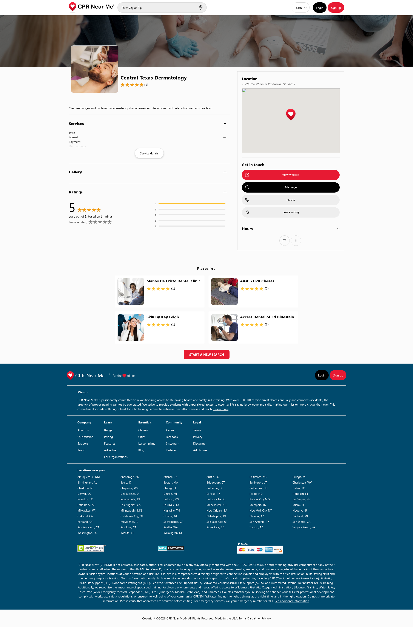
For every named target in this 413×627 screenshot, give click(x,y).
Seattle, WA (170, 527)
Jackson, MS (171, 499)
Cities (141, 437)
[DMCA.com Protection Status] (171, 548)
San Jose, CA (128, 527)
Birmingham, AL (87, 482)
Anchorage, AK (129, 477)
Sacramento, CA (173, 521)
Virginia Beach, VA (304, 527)
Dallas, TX (299, 488)
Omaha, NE (170, 516)
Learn (298, 8)
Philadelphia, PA (216, 516)
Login (319, 8)
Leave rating (291, 212)
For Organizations (116, 457)
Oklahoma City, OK (132, 516)
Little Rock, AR (86, 505)
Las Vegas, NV (301, 499)
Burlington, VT (258, 482)
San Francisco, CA (88, 527)
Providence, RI (129, 521)
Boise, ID (125, 482)
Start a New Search (206, 354)
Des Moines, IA (129, 493)
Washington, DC (87, 533)
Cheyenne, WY (129, 488)
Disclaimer (199, 443)
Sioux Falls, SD (215, 527)
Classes (143, 430)
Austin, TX (212, 477)
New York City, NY (261, 510)
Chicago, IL (170, 488)
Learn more (220, 409)
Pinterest (171, 450)
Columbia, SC (214, 488)
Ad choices (200, 450)
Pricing (108, 437)
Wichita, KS (127, 533)
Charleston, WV (302, 482)
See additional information (292, 601)
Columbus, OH (259, 488)
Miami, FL (298, 505)
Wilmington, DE (173, 533)
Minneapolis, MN (131, 510)
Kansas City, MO (260, 499)
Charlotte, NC (85, 488)
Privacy (197, 437)
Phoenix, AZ (257, 516)
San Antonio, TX (259, 521)
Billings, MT (300, 477)
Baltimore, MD (258, 477)
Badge (108, 430)
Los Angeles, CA (130, 505)
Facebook (172, 437)
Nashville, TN (171, 510)
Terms (197, 430)
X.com (170, 430)
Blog (141, 450)
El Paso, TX (213, 493)
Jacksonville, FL (215, 499)
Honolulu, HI (300, 493)
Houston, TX (85, 499)
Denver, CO (84, 493)
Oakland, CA (85, 516)
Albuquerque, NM (88, 477)
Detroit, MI (170, 493)
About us (83, 430)
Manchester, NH (216, 505)
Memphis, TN (258, 505)
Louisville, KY (171, 505)
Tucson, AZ (256, 527)
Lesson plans (146, 443)
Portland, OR (85, 521)
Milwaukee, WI (86, 510)
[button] (291, 115)
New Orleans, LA (216, 510)
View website (290, 175)
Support (82, 443)
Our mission (85, 437)
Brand (81, 450)
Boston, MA (170, 482)
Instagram (172, 443)
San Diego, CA (301, 521)
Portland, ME (301, 516)
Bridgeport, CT (215, 482)
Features (109, 443)
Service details (149, 153)
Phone (291, 200)
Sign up (336, 8)
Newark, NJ (300, 510)
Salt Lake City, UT (217, 521)
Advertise (110, 450)
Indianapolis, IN (130, 499)
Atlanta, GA (170, 477)
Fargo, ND (256, 493)
